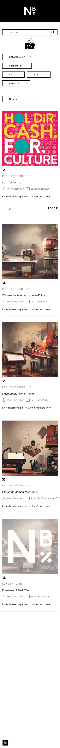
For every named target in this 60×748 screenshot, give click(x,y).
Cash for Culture (11, 182)
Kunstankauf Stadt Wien (16, 590)
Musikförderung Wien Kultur (18, 393)
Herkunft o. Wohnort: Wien (37, 196)
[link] (30, 43)
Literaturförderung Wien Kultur (20, 492)
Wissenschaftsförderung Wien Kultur (23, 295)
